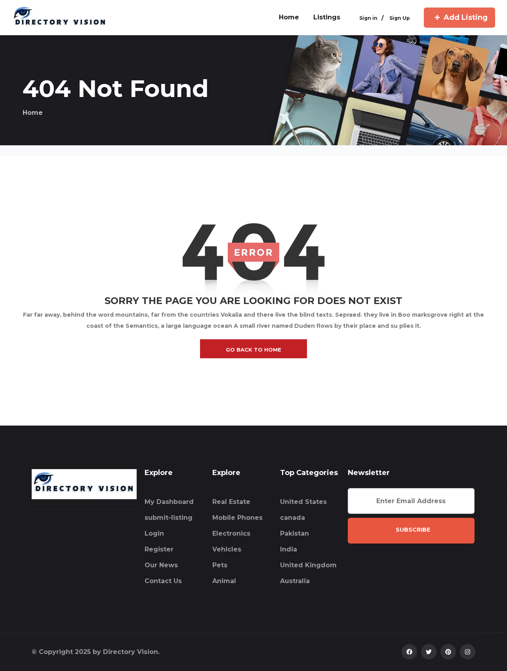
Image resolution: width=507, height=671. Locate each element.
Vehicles (226, 549)
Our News (161, 565)
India (288, 549)
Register (159, 549)
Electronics (231, 533)
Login (154, 533)
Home (33, 112)
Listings (326, 17)
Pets (219, 565)
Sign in (368, 18)
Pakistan (294, 533)
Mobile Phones (237, 517)
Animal (224, 581)
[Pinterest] (448, 652)
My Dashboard (169, 502)
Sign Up (399, 18)
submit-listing (169, 517)
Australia (295, 581)
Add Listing (466, 17)
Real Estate (231, 502)
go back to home (253, 349)
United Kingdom (308, 565)
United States (303, 502)
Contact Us (163, 581)
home (289, 17)
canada (292, 517)
